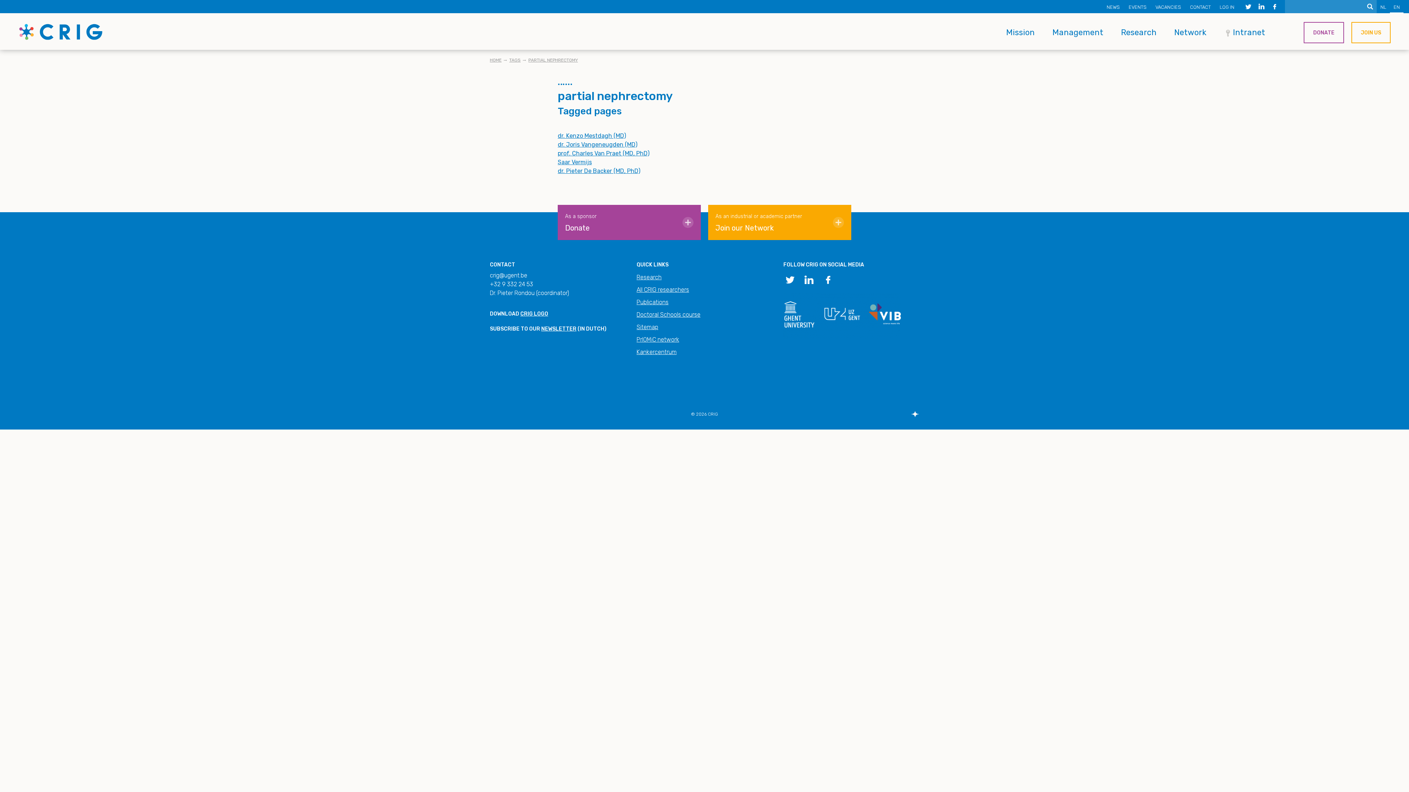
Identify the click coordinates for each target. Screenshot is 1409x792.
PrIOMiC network (658, 339)
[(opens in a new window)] (1248, 6)
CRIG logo (534, 314)
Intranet (1249, 32)
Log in (1227, 7)
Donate (1324, 33)
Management (1077, 32)
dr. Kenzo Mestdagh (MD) (592, 135)
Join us (1371, 33)
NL (1383, 7)
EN (1397, 7)
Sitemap (647, 327)
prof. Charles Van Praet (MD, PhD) (603, 153)
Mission (1020, 32)
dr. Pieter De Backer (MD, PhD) (599, 170)
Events (1138, 7)
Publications (653, 302)
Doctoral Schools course (668, 314)
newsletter (558, 329)
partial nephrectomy (553, 60)
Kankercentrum (657, 352)
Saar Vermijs (575, 162)
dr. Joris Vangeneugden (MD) (597, 144)
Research (1139, 32)
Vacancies (1168, 7)
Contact (1200, 7)
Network (1190, 32)
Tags (515, 60)
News (1113, 7)
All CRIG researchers (663, 289)
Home (496, 60)
